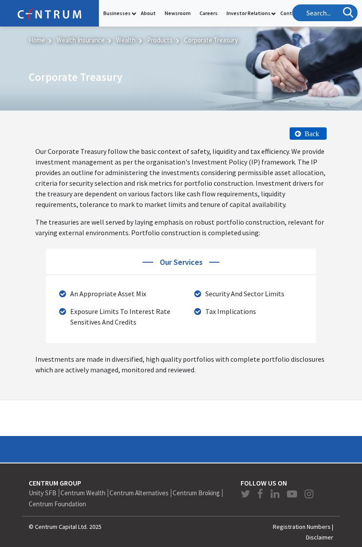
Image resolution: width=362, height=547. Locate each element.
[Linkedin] (276, 493)
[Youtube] (293, 493)
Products (160, 40)
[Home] (49, 13)
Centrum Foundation (57, 504)
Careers (209, 13)
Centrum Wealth (83, 493)
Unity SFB (43, 493)
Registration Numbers (302, 527)
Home (37, 40)
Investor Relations (248, 13)
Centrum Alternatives (139, 493)
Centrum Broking (196, 493)
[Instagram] (309, 493)
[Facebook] (261, 493)
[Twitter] (246, 493)
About (148, 13)
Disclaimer (319, 537)
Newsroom (178, 13)
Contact (290, 13)
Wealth (126, 40)
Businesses (117, 13)
